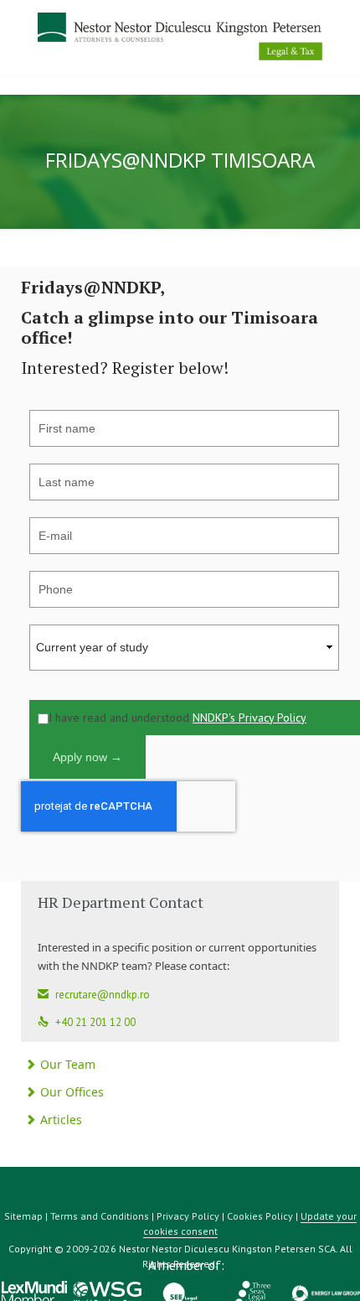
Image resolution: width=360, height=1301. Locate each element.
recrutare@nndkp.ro (94, 994)
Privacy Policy (188, 1216)
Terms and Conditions (99, 1216)
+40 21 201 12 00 (87, 1022)
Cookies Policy (260, 1216)
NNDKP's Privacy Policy (249, 717)
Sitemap (23, 1216)
